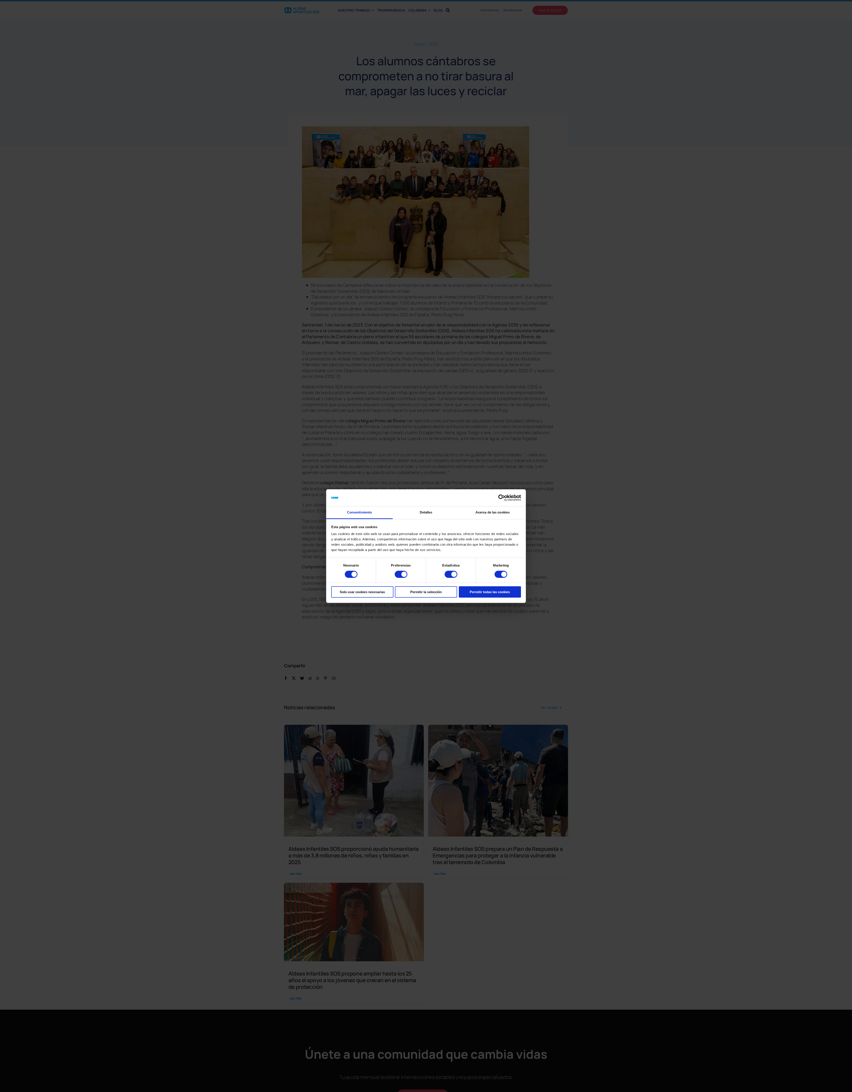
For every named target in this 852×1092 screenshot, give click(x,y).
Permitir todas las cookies (490, 592)
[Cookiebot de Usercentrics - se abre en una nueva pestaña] (501, 497)
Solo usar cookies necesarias (362, 592)
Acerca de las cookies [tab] (492, 512)
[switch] (401, 574)
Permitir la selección (426, 592)
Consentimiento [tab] (359, 512)
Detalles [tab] (426, 512)
